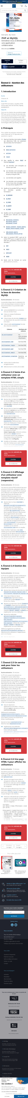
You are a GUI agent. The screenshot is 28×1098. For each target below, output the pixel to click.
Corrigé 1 (9, 847)
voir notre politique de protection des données (13, 909)
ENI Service (6, 1066)
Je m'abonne (13, 281)
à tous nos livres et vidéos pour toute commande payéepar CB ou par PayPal (16, 890)
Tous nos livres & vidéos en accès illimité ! (14, 1)
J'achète (13, 277)
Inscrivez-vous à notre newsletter (13, 908)
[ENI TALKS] (14, 998)
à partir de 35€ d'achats (12, 895)
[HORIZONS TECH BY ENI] (14, 1012)
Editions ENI (14, 6)
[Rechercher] (25, 10)
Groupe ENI (6, 1056)
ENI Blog (5, 1041)
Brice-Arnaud (8, 48)
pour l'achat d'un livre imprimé (16, 884)
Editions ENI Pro (7, 1073)
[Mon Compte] (25, 6)
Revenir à (14, 53)
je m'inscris (14, 916)
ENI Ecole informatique (9, 1049)
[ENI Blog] (14, 1026)
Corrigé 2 (19, 847)
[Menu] (2, 6)
